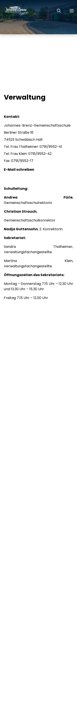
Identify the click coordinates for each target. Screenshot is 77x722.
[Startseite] (14, 10)
